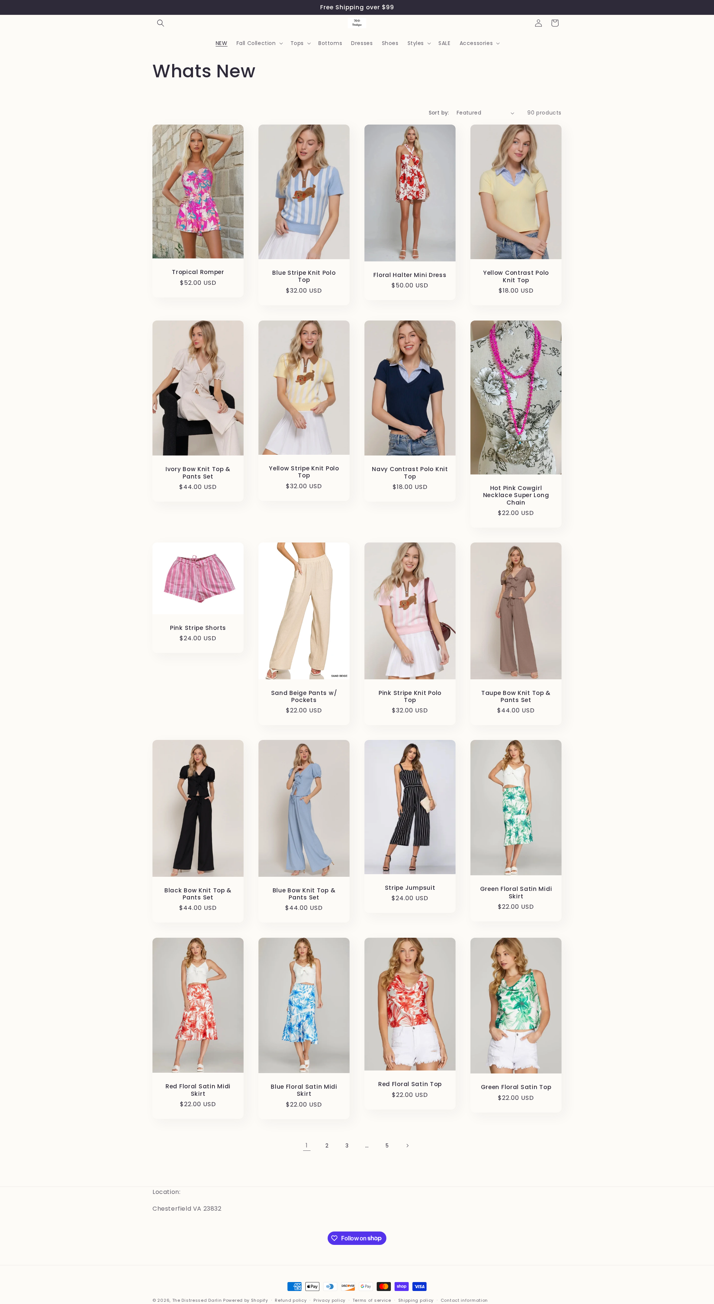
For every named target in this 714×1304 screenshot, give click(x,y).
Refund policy (290, 1300)
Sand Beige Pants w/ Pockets (304, 696)
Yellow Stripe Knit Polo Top (304, 472)
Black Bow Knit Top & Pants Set (198, 894)
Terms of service (372, 1300)
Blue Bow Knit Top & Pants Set (304, 894)
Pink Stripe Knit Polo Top (410, 696)
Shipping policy (416, 1300)
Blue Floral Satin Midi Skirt (304, 1090)
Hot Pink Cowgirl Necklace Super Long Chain (516, 495)
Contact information (464, 1300)
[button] (160, 23)
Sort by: (439, 112)
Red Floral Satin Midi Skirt (198, 1090)
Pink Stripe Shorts (198, 627)
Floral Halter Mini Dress (409, 274)
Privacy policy (329, 1300)
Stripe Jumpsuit (410, 887)
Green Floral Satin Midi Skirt (516, 893)
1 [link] (307, 1145)
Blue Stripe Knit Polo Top (303, 276)
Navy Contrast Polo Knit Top (410, 473)
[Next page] (407, 1145)
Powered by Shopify (245, 1300)
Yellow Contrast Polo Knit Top (516, 277)
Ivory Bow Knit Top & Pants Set (198, 473)
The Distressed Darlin (197, 1300)
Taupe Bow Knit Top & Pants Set (516, 696)
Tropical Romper (198, 272)
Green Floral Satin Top (516, 1087)
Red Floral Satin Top (410, 1084)
